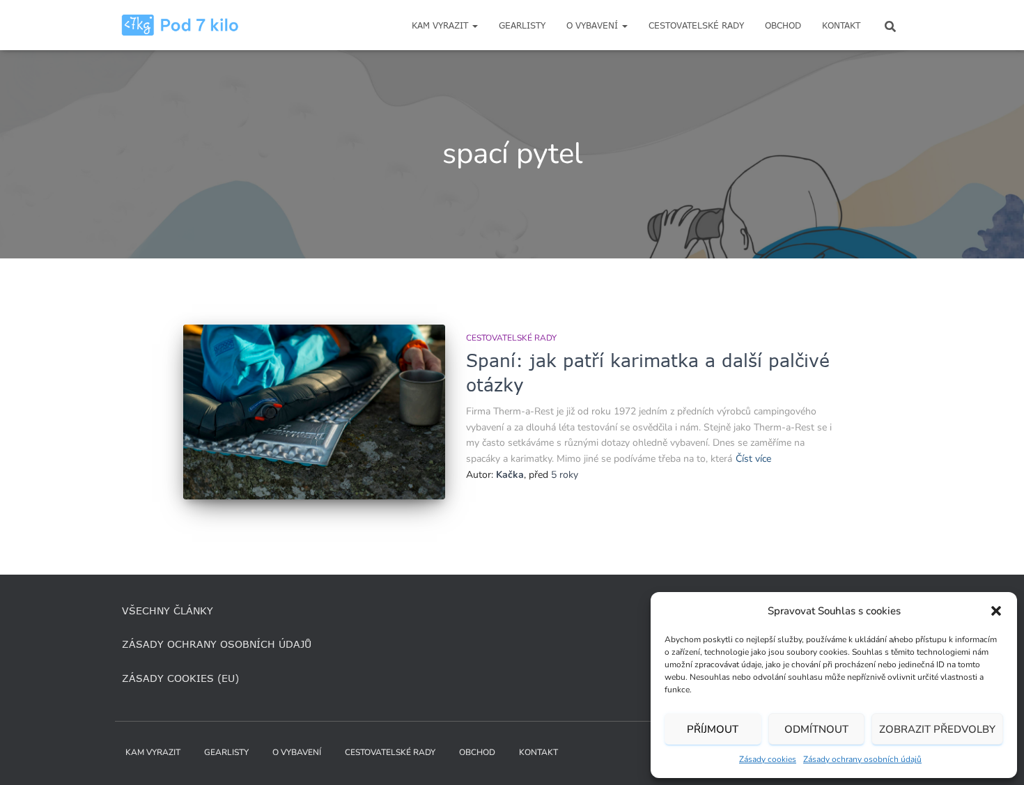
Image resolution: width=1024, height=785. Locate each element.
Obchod (783, 25)
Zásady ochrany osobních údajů (862, 759)
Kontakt (841, 25)
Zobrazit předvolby (937, 729)
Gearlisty (522, 25)
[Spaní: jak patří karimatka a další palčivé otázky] (314, 412)
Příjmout (712, 729)
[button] (996, 611)
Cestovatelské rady (696, 25)
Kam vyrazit (441, 25)
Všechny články (167, 610)
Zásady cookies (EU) (180, 678)
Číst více (753, 458)
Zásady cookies (767, 759)
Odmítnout (816, 729)
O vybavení (593, 25)
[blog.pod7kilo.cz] (180, 25)
